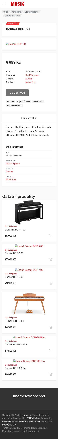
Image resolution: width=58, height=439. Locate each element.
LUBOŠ (5, 424)
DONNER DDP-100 (15, 229)
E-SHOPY (23, 421)
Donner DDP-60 (12, 15)
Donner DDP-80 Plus (16, 344)
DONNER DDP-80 (14, 321)
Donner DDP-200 (14, 253)
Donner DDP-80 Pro (15, 368)
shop (37, 418)
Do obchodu (17, 92)
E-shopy (24, 415)
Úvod (5, 12)
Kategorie (16, 12)
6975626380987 (14, 105)
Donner (29, 78)
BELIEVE (31, 418)
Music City (30, 82)
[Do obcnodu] (51, 236)
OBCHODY (35, 421)
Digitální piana (32, 12)
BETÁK (12, 424)
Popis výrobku (29, 118)
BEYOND (6, 421)
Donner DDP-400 (14, 277)
